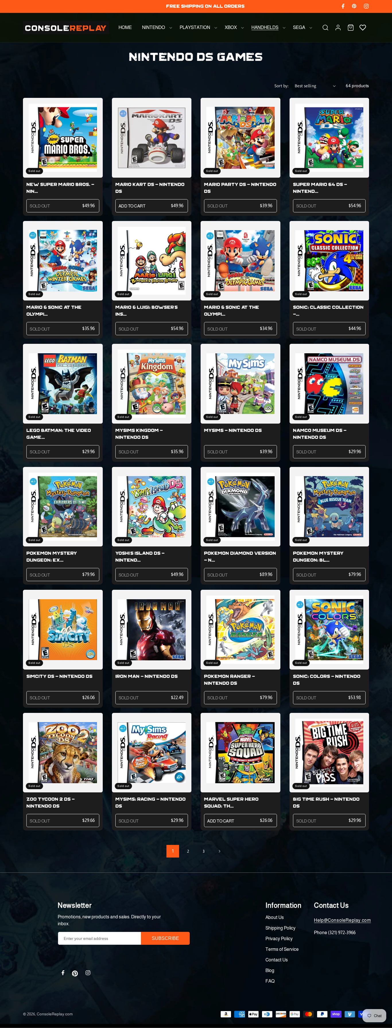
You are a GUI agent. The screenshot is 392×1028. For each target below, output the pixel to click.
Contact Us (276, 959)
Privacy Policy (279, 938)
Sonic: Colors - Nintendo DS (326, 680)
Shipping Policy (280, 928)
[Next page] (219, 851)
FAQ (270, 981)
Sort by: (281, 85)
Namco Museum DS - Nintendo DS (319, 434)
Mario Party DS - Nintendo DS (240, 188)
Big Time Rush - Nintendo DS (326, 802)
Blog (269, 970)
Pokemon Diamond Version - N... (240, 556)
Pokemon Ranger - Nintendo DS (229, 680)
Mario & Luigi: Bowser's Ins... (146, 310)
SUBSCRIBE (165, 938)
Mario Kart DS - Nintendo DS (150, 188)
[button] (155, 27)
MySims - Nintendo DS (233, 430)
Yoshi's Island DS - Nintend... (139, 556)
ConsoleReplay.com (55, 1014)
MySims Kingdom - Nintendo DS (139, 434)
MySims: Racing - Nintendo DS (150, 802)
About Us (274, 917)
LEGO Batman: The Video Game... (58, 434)
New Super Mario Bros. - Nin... (60, 188)
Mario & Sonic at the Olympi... (53, 310)
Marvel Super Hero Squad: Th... (231, 802)
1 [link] (173, 851)
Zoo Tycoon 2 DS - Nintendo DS (50, 802)
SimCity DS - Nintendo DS (59, 676)
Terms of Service (282, 949)
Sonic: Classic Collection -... (328, 310)
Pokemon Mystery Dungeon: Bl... (318, 556)
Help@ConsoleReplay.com (342, 920)
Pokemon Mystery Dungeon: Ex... (51, 556)
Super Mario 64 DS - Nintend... (320, 188)
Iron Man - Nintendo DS (146, 676)
